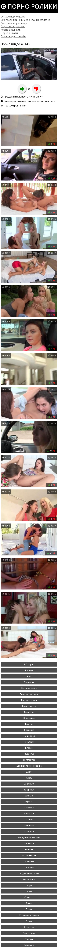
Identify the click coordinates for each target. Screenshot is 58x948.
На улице (29, 867)
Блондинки (29, 682)
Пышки (29, 909)
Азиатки (29, 670)
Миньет (29, 849)
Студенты (29, 927)
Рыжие (29, 921)
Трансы (29, 939)
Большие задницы (29, 694)
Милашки (29, 843)
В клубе (29, 724)
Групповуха (29, 759)
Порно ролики (31, 6)
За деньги (29, 783)
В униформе (29, 735)
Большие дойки (29, 688)
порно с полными (11, 29)
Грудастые (29, 753)
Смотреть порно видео (14, 23)
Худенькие (29, 945)
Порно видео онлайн (13, 36)
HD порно (29, 664)
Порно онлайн (9, 33)
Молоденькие (29, 855)
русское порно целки (13, 16)
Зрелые (29, 795)
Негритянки (29, 879)
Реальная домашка (29, 915)
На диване (29, 861)
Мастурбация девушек (29, 837)
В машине (29, 730)
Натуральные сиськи (29, 873)
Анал (29, 676)
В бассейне (29, 718)
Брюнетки (29, 712)
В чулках (29, 741)
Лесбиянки (29, 825)
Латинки (29, 819)
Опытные (29, 897)
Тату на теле (29, 933)
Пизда (29, 903)
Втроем (29, 747)
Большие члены (29, 700)
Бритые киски (29, 706)
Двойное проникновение (29, 765)
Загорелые (29, 789)
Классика (29, 807)
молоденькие (36, 101)
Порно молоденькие (13, 26)
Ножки (29, 891)
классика (50, 101)
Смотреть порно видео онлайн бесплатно (25, 20)
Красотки (29, 813)
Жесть (29, 777)
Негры (29, 885)
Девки (29, 771)
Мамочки (29, 831)
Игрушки (29, 801)
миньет (21, 101)
